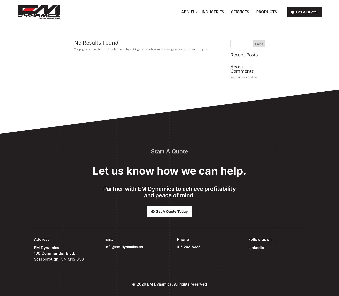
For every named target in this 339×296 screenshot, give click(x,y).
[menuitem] (189, 12)
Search (259, 43)
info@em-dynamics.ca (124, 247)
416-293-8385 (188, 247)
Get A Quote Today (172, 211)
